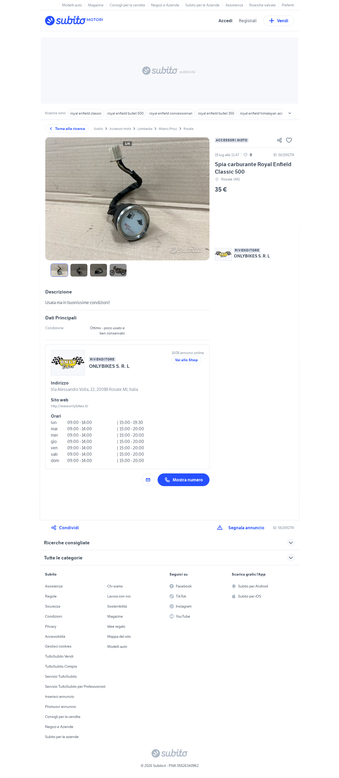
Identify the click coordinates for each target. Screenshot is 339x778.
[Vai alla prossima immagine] (201, 198)
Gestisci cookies (58, 646)
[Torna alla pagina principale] (75, 20)
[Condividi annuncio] (279, 140)
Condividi (69, 527)
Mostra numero (188, 479)
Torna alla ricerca (70, 128)
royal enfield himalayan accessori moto (271, 113)
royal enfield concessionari (170, 113)
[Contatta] (148, 479)
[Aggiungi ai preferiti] (289, 140)
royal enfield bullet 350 (216, 113)
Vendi (282, 20)
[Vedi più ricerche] (290, 113)
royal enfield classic (85, 113)
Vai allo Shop (186, 360)
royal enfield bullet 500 (125, 113)
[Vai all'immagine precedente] (53, 198)
